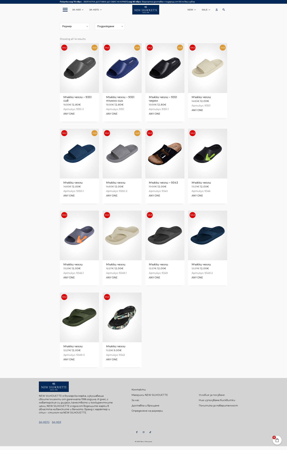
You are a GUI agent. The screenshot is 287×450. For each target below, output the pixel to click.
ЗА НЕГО (94, 9)
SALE (204, 9)
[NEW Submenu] (196, 10)
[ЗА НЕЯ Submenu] (83, 10)
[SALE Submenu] (210, 10)
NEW (190, 9)
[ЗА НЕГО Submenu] (102, 10)
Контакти (139, 389)
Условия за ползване (212, 395)
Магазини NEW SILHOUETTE (150, 395)
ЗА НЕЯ (76, 9)
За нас (135, 400)
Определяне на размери (147, 410)
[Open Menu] (64, 9)
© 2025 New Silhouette (143, 442)
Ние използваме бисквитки (217, 400)
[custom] (136, 432)
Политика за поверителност (218, 405)
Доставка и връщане (145, 405)
